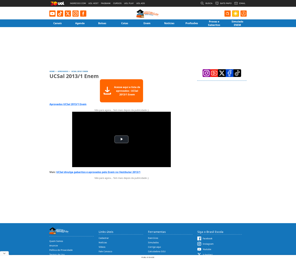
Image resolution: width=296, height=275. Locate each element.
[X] (68, 13)
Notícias (103, 242)
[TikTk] (237, 73)
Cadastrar (104, 238)
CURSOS (117, 3)
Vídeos (102, 246)
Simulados (153, 242)
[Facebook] (229, 73)
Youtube (207, 249)
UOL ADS (140, 3)
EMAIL (242, 3)
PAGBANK (106, 3)
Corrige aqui (154, 246)
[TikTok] (60, 13)
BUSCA (209, 3)
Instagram (208, 243)
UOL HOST (93, 3)
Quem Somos (56, 241)
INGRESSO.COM (78, 3)
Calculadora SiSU (157, 251)
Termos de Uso (57, 254)
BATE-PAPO (226, 3)
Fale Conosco (105, 251)
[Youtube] (52, 13)
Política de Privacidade (61, 250)
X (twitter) (208, 254)
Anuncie (53, 245)
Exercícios (153, 238)
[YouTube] (214, 73)
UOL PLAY (129, 3)
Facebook (207, 238)
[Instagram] (75, 13)
